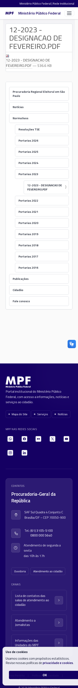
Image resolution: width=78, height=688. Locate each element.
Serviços (42, 414)
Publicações (20, 279)
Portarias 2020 (28, 223)
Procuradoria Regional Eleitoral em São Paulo (39, 93)
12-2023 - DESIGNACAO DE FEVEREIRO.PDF (28, 62)
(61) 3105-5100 (41, 530)
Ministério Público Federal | (36, 3)
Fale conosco (21, 301)
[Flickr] (38, 439)
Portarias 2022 (28, 200)
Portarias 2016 (28, 267)
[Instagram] (10, 452)
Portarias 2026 (28, 140)
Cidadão (18, 290)
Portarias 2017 (28, 256)
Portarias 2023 (28, 174)
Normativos (20, 118)
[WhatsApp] (10, 439)
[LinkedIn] (24, 452)
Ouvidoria (20, 571)
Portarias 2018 (28, 245)
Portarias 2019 (28, 234)
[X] (52, 439)
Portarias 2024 (28, 163)
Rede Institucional (63, 3)
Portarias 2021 (28, 211)
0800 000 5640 (41, 535)
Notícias (18, 107)
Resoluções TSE (29, 129)
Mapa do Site (19, 414)
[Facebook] (24, 439)
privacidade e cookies (58, 662)
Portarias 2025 (28, 151)
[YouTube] (66, 439)
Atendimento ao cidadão (48, 571)
